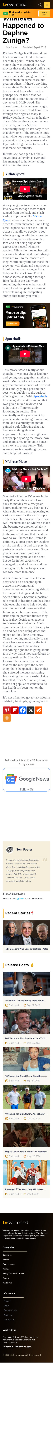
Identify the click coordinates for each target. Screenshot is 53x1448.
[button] (47, 5)
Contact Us (9, 1405)
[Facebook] (22, 792)
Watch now (44, 12)
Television (7, 1340)
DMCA (6, 1391)
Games (6, 1363)
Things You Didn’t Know (14, 1359)
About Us (8, 1400)
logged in (19, 981)
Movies (6, 1345)
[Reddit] (38, 792)
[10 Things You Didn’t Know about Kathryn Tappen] (26, 1180)
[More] (7, 800)
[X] (30, 792)
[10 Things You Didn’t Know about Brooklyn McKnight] (26, 1142)
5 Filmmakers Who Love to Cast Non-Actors (27, 1031)
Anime (6, 1354)
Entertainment (9, 1349)
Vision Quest (32, 239)
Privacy (7, 1386)
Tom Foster (11, 47)
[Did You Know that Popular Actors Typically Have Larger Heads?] (26, 1104)
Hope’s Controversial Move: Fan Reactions (26, 1234)
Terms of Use (10, 1396)
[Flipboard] (15, 792)
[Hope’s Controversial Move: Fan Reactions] (26, 1217)
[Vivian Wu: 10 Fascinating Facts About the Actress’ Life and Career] (26, 1066)
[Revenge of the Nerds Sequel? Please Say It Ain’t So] (26, 1255)
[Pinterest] (7, 792)
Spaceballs (11, 437)
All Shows (7, 1368)
